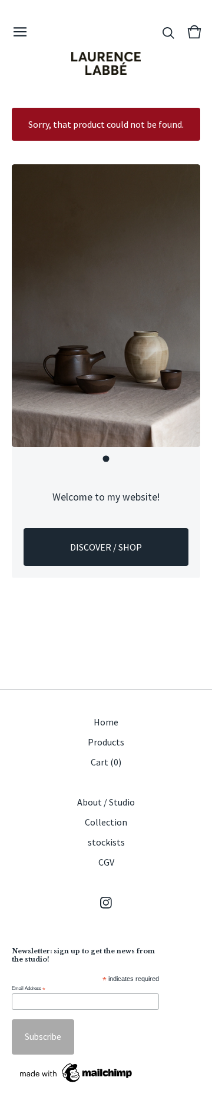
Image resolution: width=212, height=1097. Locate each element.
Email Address (28, 989)
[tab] (106, 459)
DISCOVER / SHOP (106, 547)
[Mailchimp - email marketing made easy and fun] (76, 1072)
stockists (106, 842)
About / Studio (106, 802)
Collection (106, 822)
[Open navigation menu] (20, 31)
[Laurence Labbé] (106, 63)
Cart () (106, 762)
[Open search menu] (168, 31)
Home (106, 722)
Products (106, 742)
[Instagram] (106, 903)
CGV (106, 862)
